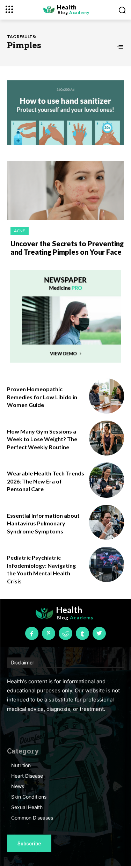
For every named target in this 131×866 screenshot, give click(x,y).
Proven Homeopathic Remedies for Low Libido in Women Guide (42, 397)
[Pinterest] (48, 633)
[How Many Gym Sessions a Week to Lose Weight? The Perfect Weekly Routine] (106, 438)
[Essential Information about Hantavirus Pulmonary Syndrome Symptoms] (106, 522)
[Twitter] (99, 633)
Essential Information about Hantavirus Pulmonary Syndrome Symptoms (43, 523)
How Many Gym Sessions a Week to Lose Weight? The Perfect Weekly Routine (42, 439)
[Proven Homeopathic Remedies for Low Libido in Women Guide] (106, 396)
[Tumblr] (82, 633)
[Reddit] (65, 633)
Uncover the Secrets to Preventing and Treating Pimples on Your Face (67, 247)
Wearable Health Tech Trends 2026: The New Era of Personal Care (45, 481)
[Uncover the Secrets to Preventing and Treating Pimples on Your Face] (65, 190)
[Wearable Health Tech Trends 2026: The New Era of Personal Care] (106, 480)
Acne (19, 230)
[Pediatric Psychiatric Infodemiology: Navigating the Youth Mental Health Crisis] (106, 564)
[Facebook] (31, 633)
